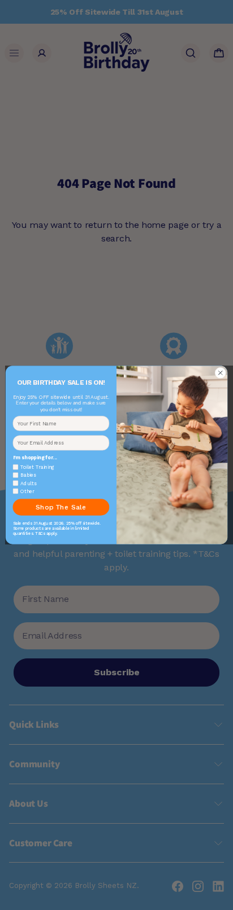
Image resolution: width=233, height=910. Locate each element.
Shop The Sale (61, 507)
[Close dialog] (220, 372)
